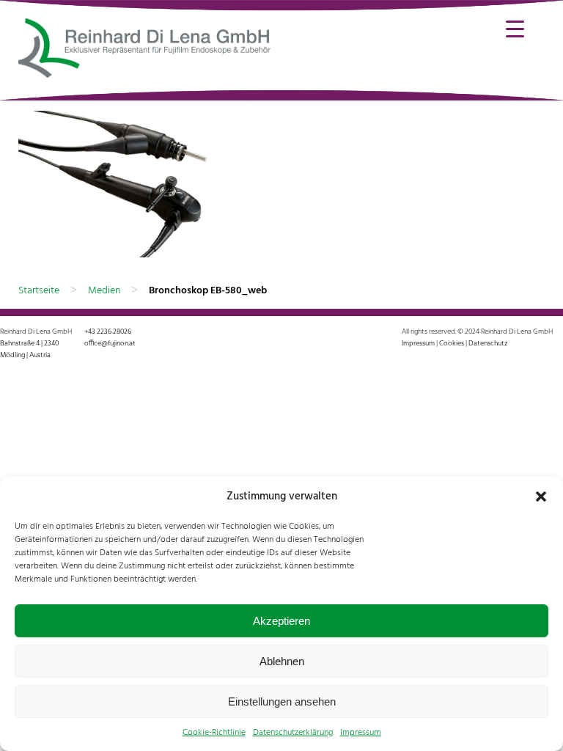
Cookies (451, 343)
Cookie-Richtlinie (214, 732)
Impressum (360, 732)
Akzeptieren (281, 621)
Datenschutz (487, 343)
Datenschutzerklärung (293, 732)
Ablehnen (282, 661)
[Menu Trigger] (515, 27)
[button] (541, 496)
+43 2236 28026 (107, 331)
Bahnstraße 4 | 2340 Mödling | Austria (29, 349)
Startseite (38, 290)
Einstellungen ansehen (282, 701)
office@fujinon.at (110, 343)
